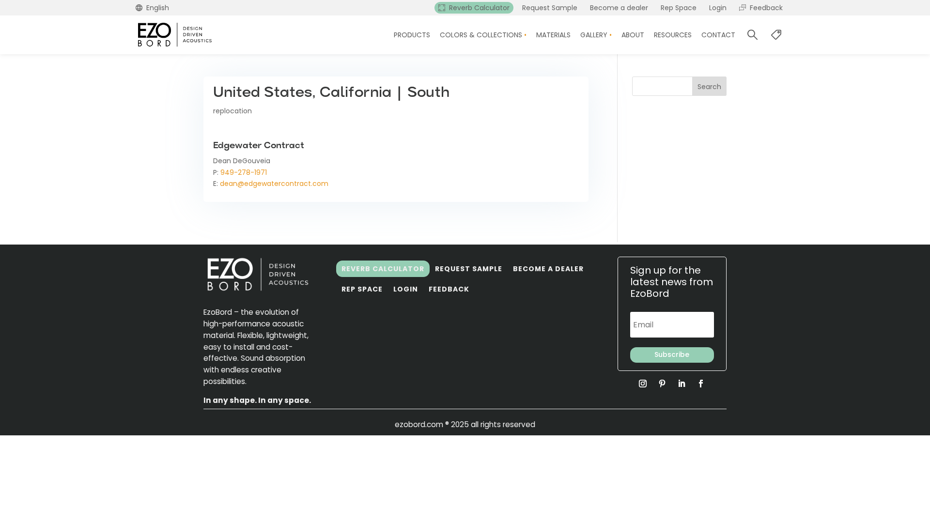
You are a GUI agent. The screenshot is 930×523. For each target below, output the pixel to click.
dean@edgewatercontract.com (274, 183)
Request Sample (468, 269)
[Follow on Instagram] (643, 383)
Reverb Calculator (382, 269)
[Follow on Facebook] (701, 383)
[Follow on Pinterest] (662, 383)
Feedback (449, 289)
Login (405, 289)
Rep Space (362, 289)
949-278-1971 (243, 172)
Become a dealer (548, 269)
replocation (232, 111)
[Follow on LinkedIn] (681, 383)
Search (709, 87)
